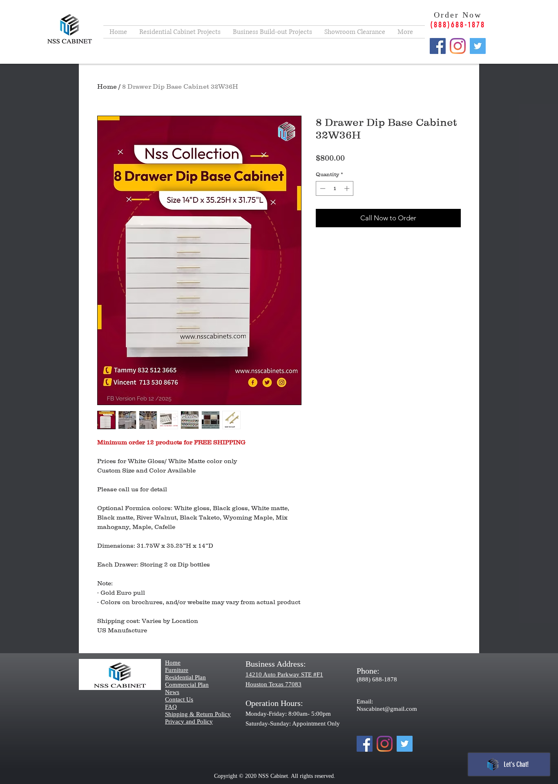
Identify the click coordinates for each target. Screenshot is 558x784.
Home (107, 86)
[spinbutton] (335, 188)
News (172, 692)
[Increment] (348, 188)
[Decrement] (322, 188)
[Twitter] (478, 46)
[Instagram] (458, 46)
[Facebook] (438, 46)
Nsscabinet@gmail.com (387, 709)
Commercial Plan (187, 684)
